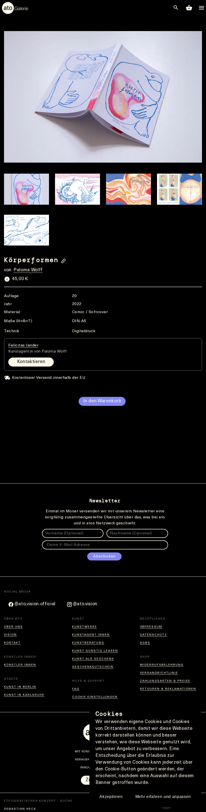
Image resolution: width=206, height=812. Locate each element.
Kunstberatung (88, 642)
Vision (10, 634)
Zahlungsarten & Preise (165, 680)
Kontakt (12, 642)
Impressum (151, 626)
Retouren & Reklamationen (168, 688)
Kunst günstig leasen (95, 650)
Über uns (13, 626)
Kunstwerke (84, 626)
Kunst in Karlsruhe (24, 695)
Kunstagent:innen (91, 634)
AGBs (145, 642)
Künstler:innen (20, 664)
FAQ (75, 688)
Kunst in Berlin (20, 686)
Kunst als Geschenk (93, 658)
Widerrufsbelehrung (162, 664)
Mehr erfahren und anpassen (163, 796)
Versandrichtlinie (159, 672)
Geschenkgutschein (93, 666)
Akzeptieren (111, 796)
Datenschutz (153, 634)
